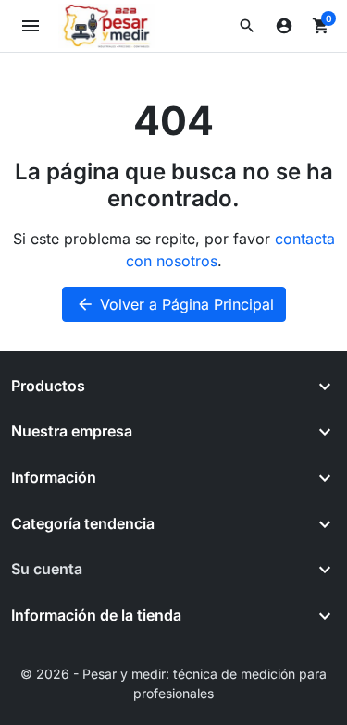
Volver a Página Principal (175, 304)
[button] (247, 26)
